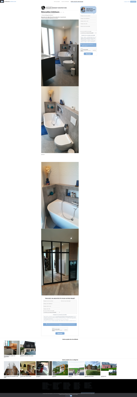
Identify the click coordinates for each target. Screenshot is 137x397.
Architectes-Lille (44, 385)
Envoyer (60, 333)
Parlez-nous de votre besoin (77, 1)
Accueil (42, 13)
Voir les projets (57, 1)
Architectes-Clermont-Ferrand (47, 384)
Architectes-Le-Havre (77, 384)
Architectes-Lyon (55, 385)
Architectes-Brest (76, 383)
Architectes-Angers (77, 382)
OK (70, 395)
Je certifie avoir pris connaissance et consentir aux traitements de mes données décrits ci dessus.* (61, 324)
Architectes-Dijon (55, 384)
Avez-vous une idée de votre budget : (48, 310)
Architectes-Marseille (66, 385)
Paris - (62, 12)
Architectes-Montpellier (88, 385)
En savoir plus (67, 395)
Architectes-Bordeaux (66, 383)
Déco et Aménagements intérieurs (47, 15)
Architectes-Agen (45, 382)
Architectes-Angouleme (88, 382)
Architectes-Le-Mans (87, 384)
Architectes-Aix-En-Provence (57, 382)
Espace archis (127, 1)
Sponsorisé (43, 154)
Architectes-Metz (76, 385)
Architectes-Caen (87, 383)
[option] (12, 349)
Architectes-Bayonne (45, 383)
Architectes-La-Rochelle (67, 384)
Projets (46, 13)
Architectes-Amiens (66, 382)
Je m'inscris (133, 1)
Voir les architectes (65, 1)
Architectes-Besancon (56, 383)
